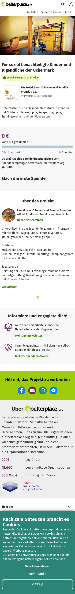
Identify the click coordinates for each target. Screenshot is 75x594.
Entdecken (32, 12)
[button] (21, 390)
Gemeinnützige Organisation (23, 77)
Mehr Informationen (37, 566)
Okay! (39, 584)
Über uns (68, 12)
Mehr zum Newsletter (28, 335)
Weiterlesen (9, 286)
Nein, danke (37, 574)
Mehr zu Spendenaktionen (31, 356)
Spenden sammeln (51, 12)
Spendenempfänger (14, 163)
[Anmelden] (71, 4)
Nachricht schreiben (30, 220)
